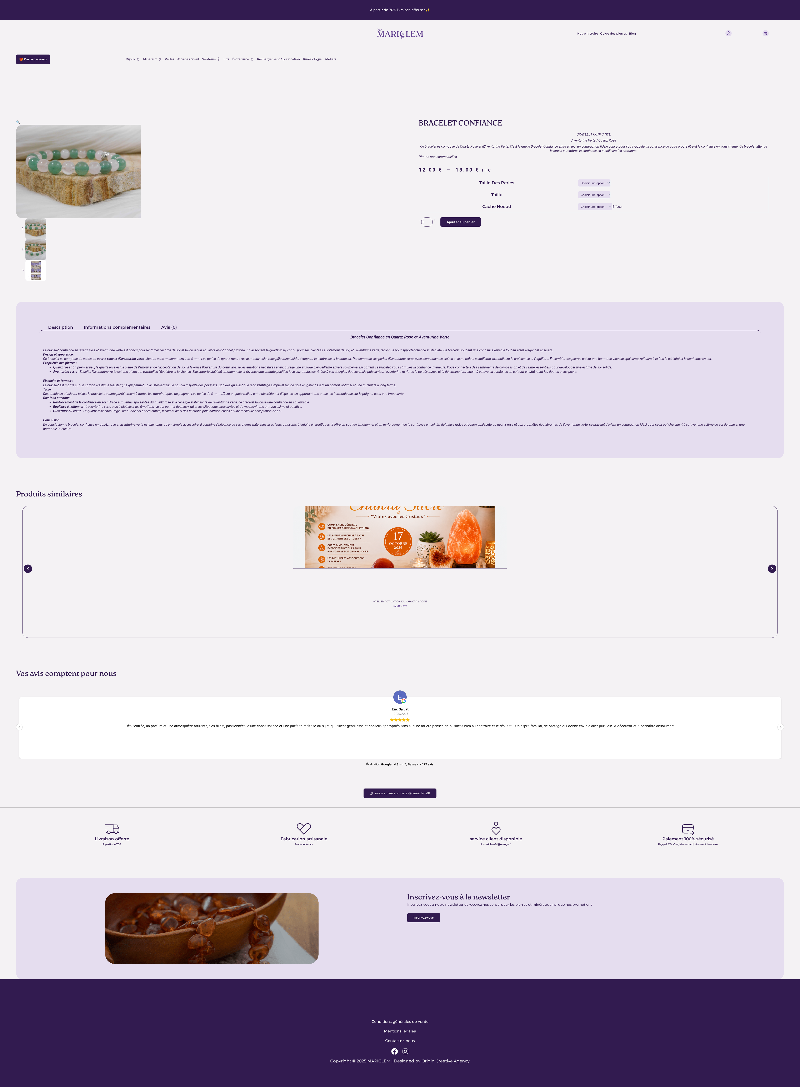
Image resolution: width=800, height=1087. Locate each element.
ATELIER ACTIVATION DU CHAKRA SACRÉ (400, 601)
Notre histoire (587, 33)
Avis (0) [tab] (169, 327)
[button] (18, 122)
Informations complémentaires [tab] (117, 327)
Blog (632, 33)
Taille (496, 194)
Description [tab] (60, 327)
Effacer (617, 207)
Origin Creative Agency (445, 1060)
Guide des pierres (613, 33)
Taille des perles (496, 182)
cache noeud (496, 206)
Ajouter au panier (461, 222)
